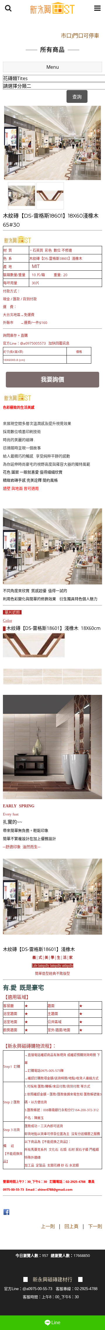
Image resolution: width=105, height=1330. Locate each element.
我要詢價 (52, 379)
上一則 (48, 1226)
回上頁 (71, 1226)
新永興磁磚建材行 (52, 1280)
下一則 (95, 1226)
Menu (52, 67)
